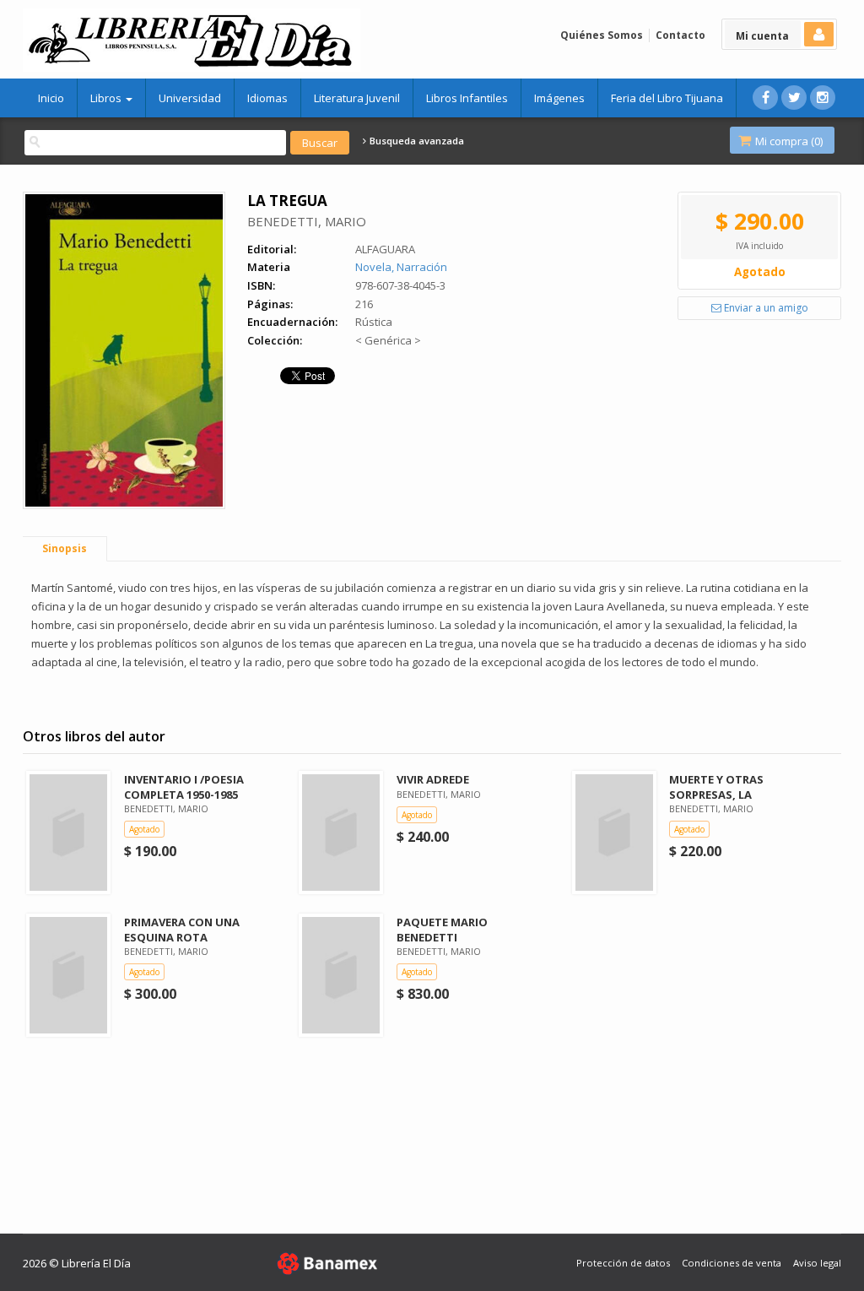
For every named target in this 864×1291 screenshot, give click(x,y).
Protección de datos (623, 1262)
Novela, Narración (401, 266)
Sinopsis (64, 548)
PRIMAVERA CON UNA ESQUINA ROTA (182, 929)
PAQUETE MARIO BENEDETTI (442, 929)
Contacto (680, 35)
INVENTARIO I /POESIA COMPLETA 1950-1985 (184, 786)
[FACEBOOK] (765, 97)
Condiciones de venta (731, 1262)
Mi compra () (788, 141)
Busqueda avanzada (415, 141)
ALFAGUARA (385, 249)
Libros (107, 98)
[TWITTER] (794, 97)
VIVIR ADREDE (433, 779)
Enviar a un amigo (764, 308)
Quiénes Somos (601, 35)
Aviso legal (817, 1262)
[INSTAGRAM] (822, 97)
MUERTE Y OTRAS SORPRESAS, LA (716, 786)
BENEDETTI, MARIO (306, 221)
